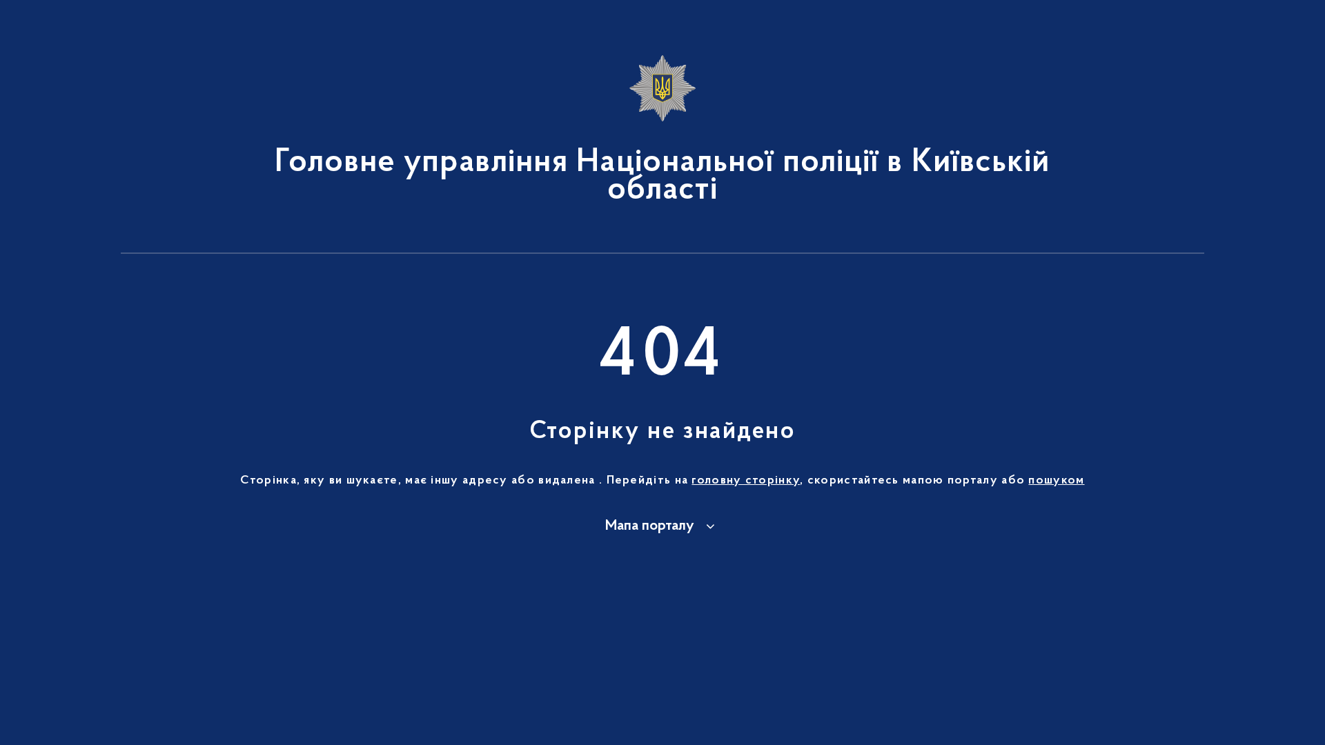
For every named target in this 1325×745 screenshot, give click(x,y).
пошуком (1056, 481)
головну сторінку (745, 481)
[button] (662, 526)
